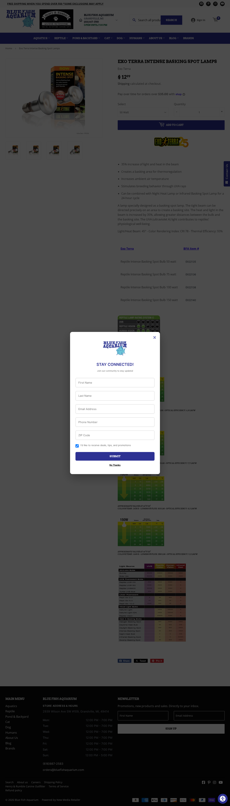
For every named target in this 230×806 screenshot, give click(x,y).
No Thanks (115, 465)
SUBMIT (115, 456)
